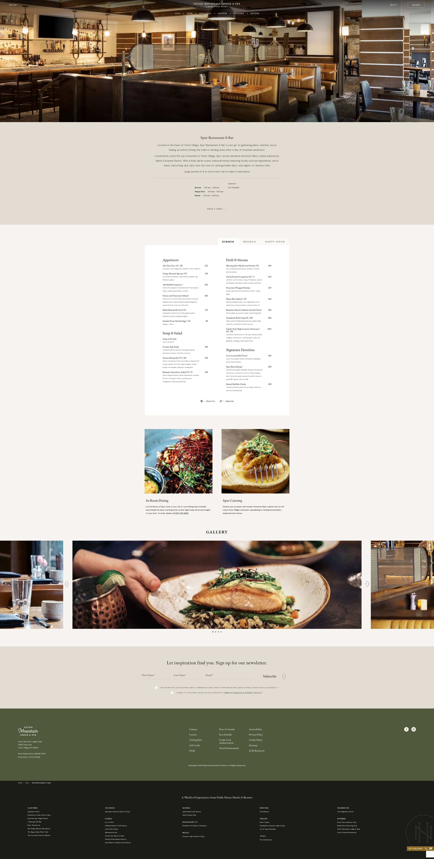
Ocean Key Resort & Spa (114, 836)
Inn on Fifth (109, 822)
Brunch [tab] (249, 241)
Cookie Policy (255, 740)
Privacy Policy (256, 734)
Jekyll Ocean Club (189, 815)
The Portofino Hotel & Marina (39, 835)
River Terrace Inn (34, 825)
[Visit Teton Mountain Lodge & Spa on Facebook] (406, 729)
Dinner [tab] (228, 241)
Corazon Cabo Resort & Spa (193, 836)
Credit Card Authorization (226, 741)
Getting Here (195, 740)
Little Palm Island (111, 829)
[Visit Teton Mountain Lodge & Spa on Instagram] (413, 729)
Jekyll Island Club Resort (191, 812)
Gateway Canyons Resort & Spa (117, 812)
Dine (190, 13)
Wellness (205, 13)
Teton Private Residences (347, 832)
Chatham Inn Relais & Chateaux (194, 826)
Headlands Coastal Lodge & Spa (272, 826)
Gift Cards (194, 745)
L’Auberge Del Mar (35, 822)
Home (20, 783)
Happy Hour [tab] (275, 241)
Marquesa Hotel (111, 832)
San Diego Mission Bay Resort (39, 829)
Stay (177, 13)
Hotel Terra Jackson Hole (346, 822)
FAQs (192, 750)
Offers (255, 13)
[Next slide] (366, 584)
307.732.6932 (233, 188)
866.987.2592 (40, 754)
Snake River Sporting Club (347, 826)
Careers (193, 734)
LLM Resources (256, 750)
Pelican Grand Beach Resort (115, 839)
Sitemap (253, 745)
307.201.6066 (34, 757)
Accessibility (255, 729)
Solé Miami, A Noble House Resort (118, 843)
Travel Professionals (229, 748)
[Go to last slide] (68, 584)
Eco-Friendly (225, 734)
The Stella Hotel (266, 840)
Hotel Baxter (264, 812)
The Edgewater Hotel (345, 812)
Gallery (13, 5)
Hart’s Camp (264, 822)
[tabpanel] (217, 325)
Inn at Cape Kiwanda (268, 829)
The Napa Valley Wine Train (38, 832)
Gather (222, 13)
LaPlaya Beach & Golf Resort (116, 826)
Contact (193, 729)
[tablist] (253, 241)
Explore (239, 13)
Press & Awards (227, 729)
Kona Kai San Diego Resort (38, 818)
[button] (416, 5)
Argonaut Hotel (33, 812)
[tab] (212, 631)
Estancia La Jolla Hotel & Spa (39, 815)
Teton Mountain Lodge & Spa (348, 829)
